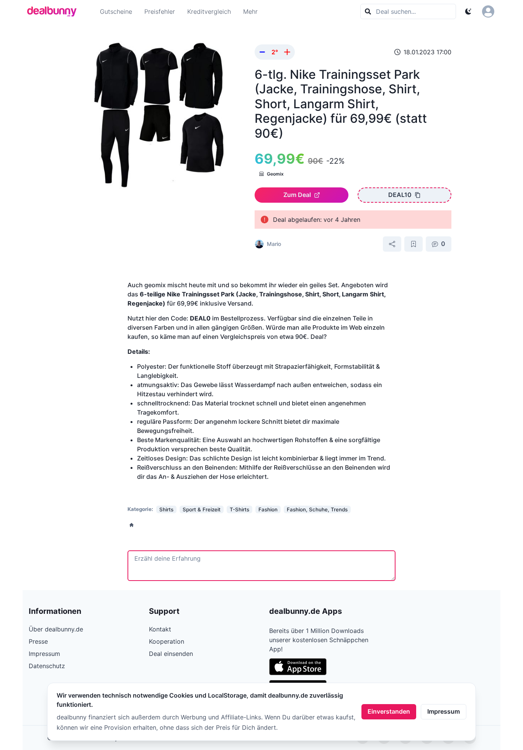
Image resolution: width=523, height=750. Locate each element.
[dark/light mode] (468, 11)
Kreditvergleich (209, 11)
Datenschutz (47, 666)
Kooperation (166, 641)
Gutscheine (116, 11)
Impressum (443, 711)
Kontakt (160, 629)
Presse (38, 641)
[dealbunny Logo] (54, 11)
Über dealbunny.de (56, 629)
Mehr (250, 11)
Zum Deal (297, 194)
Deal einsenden (171, 653)
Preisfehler (159, 11)
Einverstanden (389, 711)
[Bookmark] (413, 244)
